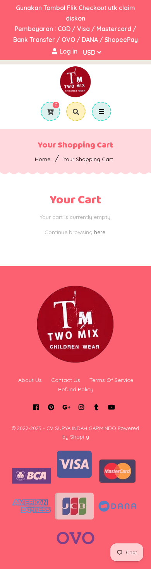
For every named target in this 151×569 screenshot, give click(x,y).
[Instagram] (81, 407)
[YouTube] (111, 407)
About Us (30, 379)
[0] (47, 112)
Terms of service (111, 379)
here (99, 232)
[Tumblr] (96, 407)
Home (42, 159)
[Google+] (66, 407)
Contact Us (65, 379)
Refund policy (75, 389)
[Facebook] (36, 407)
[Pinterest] (51, 407)
